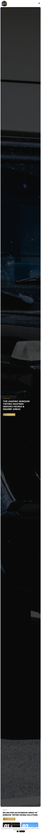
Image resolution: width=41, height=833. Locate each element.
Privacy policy (22, 831)
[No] (39, 830)
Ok (17, 831)
